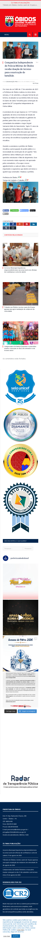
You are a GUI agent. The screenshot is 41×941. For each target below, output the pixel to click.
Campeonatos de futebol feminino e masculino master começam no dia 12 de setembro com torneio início (20, 348)
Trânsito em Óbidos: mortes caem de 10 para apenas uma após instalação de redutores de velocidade (21, 5)
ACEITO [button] (15, 936)
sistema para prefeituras (29, 904)
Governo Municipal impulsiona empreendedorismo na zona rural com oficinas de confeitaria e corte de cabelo (20, 270)
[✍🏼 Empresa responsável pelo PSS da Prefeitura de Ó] (20, 690)
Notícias (35, 83)
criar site (16, 904)
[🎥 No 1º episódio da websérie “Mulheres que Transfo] (20, 581)
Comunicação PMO (12, 81)
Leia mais (20, 930)
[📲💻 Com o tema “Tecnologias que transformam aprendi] (20, 653)
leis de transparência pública (12, 912)
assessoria (18, 906)
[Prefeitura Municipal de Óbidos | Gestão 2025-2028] (20, 21)
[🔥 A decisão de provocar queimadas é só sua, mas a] (20, 617)
